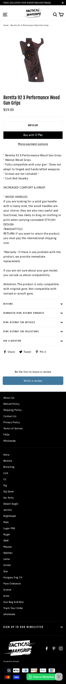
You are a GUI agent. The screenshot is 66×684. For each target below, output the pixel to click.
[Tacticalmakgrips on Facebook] (47, 648)
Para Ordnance (12, 583)
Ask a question (12, 341)
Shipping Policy (12, 409)
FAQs (6, 434)
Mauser (7, 546)
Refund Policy (11, 403)
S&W (6, 540)
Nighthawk (9, 515)
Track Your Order (13, 608)
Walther (8, 552)
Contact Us (9, 416)
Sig (5, 485)
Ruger (6, 534)
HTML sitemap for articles (19, 322)
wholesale (9, 614)
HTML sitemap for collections (21, 331)
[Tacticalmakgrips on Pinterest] (54, 648)
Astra (6, 454)
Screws (7, 589)
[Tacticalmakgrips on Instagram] (61, 648)
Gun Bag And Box (13, 602)
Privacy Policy (11, 422)
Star (5, 571)
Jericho (7, 509)
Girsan (7, 565)
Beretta (7, 460)
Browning (8, 466)
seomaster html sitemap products (23, 313)
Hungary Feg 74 (12, 577)
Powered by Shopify (11, 661)
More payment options (33, 144)
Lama (6, 558)
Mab (6, 522)
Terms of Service (13, 428)
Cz (4, 479)
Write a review (33, 380)
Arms (6, 595)
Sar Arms (8, 497)
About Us (8, 397)
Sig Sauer (8, 491)
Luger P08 (9, 528)
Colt (5, 473)
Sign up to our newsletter (23, 627)
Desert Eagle (10, 503)
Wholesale (9, 440)
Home (6, 25)
